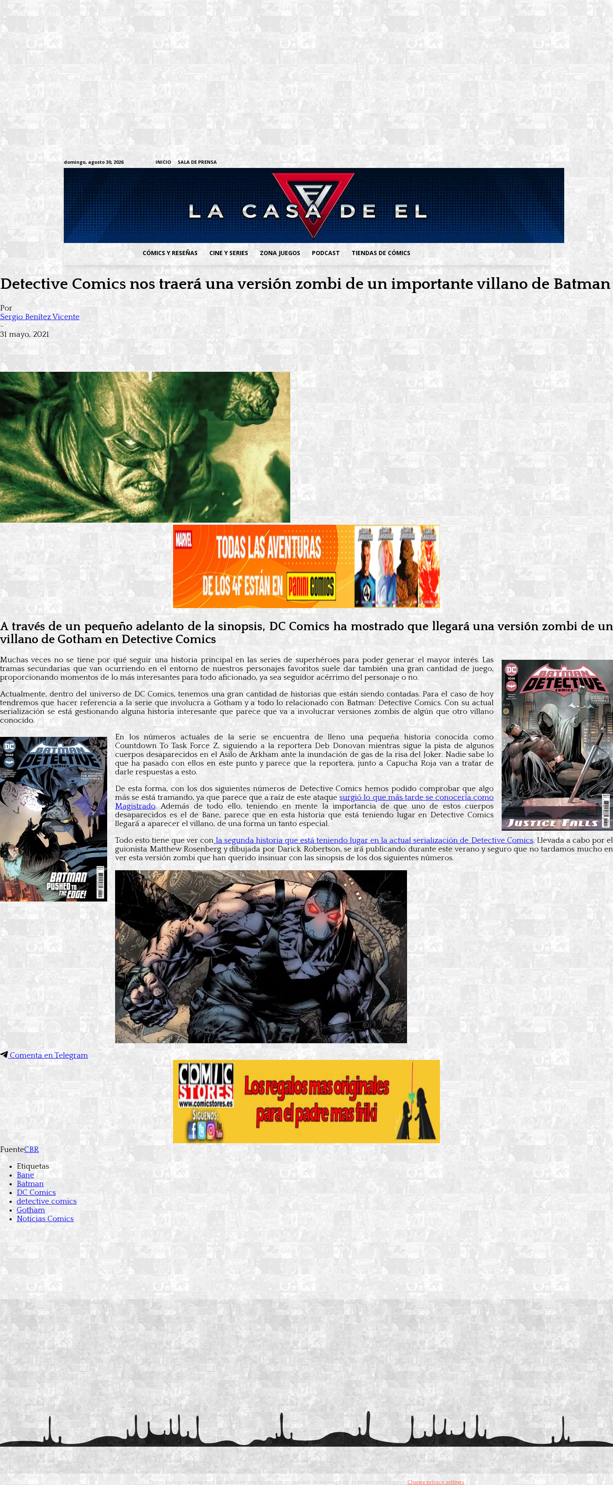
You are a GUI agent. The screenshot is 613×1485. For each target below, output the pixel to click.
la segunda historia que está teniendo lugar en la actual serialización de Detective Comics (373, 840)
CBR (31, 1149)
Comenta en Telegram (48, 1055)
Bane (25, 1175)
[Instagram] (480, 162)
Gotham (31, 1210)
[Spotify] (506, 162)
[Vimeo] (446, 162)
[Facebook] (467, 162)
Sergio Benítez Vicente (40, 317)
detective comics (47, 1201)
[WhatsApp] (103, 347)
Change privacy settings (435, 1482)
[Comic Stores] (306, 1141)
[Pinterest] (133, 347)
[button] (483, 253)
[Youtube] (544, 162)
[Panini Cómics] (306, 605)
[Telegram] (519, 162)
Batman (30, 1183)
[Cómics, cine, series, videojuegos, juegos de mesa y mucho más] (263, 205)
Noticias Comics (45, 1219)
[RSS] (493, 162)
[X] (532, 162)
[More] (164, 347)
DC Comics (36, 1192)
